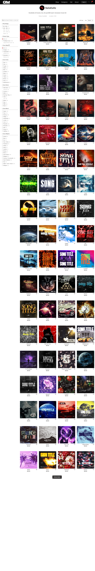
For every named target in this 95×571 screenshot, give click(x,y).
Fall (85, 419)
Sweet (28, 168)
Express (29, 293)
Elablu (66, 243)
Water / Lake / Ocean (8, 163)
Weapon (5, 165)
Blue (4, 69)
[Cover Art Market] (5, 2)
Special (47, 394)
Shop (57, 2)
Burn (47, 469)
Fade (47, 193)
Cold (85, 193)
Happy (4, 116)
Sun (4, 161)
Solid (28, 319)
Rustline (29, 67)
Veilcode (28, 118)
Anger (4, 111)
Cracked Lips (85, 92)
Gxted (28, 92)
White (4, 67)
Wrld (66, 143)
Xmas (85, 394)
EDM (4, 93)
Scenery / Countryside (8, 158)
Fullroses (66, 469)
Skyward (66, 67)
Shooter (29, 143)
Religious (5, 156)
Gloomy (5, 114)
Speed (47, 218)
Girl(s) (4, 145)
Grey (4, 80)
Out (47, 419)
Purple (4, 66)
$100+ (4, 33)
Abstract (5, 57)
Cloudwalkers (47, 67)
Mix (85, 243)
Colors (85, 143)
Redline (29, 42)
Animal (4, 136)
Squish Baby (85, 444)
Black (4, 73)
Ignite (47, 92)
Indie (4, 96)
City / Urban (6, 141)
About (77, 2)
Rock (4, 105)
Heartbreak (5, 118)
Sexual (4, 129)
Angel (47, 319)
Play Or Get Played (66, 369)
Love (4, 122)
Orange (5, 71)
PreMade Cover (6, 40)
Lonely (4, 120)
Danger (28, 218)
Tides (66, 92)
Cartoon (5, 53)
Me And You (48, 344)
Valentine (47, 143)
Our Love (66, 444)
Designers (64, 2)
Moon (4, 152)
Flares (85, 67)
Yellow (4, 76)
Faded (66, 118)
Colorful (85, 268)
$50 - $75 (5, 30)
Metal (4, 100)
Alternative (5, 87)
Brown (4, 78)
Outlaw (85, 118)
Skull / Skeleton (6, 160)
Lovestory (66, 344)
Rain (66, 319)
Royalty (47, 118)
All (3, 39)
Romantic (5, 125)
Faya (47, 168)
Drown (85, 293)
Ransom (47, 369)
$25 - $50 (5, 28)
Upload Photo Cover (7, 42)
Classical (5, 89)
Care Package (66, 168)
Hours (47, 293)
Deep (85, 319)
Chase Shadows (47, 42)
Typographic (6, 51)
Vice (47, 243)
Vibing (66, 218)
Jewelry (5, 149)
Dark (28, 394)
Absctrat (29, 344)
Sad (4, 127)
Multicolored (6, 82)
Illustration (5, 55)
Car (4, 140)
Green (4, 75)
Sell (71, 2)
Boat (4, 138)
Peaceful (5, 123)
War (29, 419)
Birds (47, 444)
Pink (4, 64)
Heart (4, 147)
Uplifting (5, 131)
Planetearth (28, 243)
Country (5, 91)
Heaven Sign (28, 268)
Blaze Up (85, 42)
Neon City (66, 268)
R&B (4, 104)
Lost (67, 293)
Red (4, 62)
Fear (4, 113)
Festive (66, 394)
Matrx (28, 193)
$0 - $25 (5, 26)
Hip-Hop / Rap (6, 95)
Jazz (4, 98)
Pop (4, 102)
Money (4, 151)
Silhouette (85, 168)
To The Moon (28, 369)
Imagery (5, 49)
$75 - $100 (5, 31)
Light (66, 42)
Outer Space (6, 154)
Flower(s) (5, 143)
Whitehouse (85, 344)
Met (85, 218)
